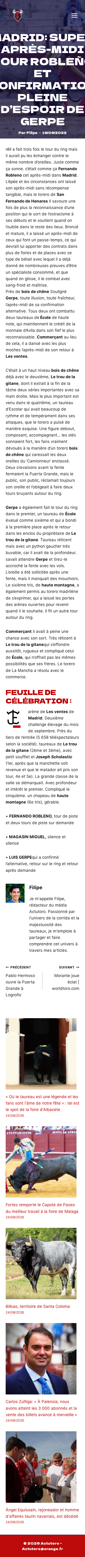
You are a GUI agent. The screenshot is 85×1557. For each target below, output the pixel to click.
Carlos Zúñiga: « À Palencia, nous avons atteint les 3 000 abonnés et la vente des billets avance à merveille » (41, 1408)
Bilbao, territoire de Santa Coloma (38, 1306)
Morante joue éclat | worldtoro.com (65, 978)
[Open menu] (74, 15)
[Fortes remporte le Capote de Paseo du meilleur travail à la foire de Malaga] (42, 1162)
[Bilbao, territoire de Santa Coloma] (42, 1263)
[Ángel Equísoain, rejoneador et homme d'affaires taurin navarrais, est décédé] (42, 1467)
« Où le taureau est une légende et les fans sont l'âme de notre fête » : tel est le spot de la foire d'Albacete (42, 1103)
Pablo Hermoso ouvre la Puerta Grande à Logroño (20, 981)
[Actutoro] (17, 15)
